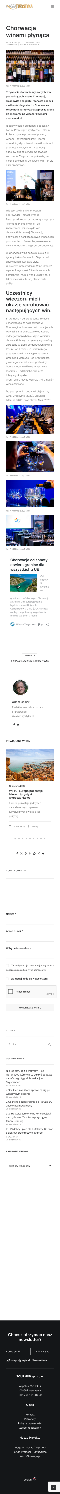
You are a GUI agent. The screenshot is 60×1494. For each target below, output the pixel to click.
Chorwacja (30, 655)
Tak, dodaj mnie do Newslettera (28, 978)
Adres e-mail (15, 931)
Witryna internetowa (18, 948)
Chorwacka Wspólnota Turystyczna (29, 661)
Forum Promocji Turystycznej (30, 1451)
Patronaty (30, 1419)
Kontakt (30, 1414)
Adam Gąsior (33, 44)
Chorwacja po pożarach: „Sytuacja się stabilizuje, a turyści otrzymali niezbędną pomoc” (28, 796)
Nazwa (11, 913)
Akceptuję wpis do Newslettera (28, 1360)
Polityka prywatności (30, 1423)
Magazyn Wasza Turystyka (30, 1447)
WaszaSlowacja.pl (30, 1456)
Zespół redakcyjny (30, 1427)
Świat (31, 42)
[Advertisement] (30, 1209)
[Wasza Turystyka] (19, 6)
